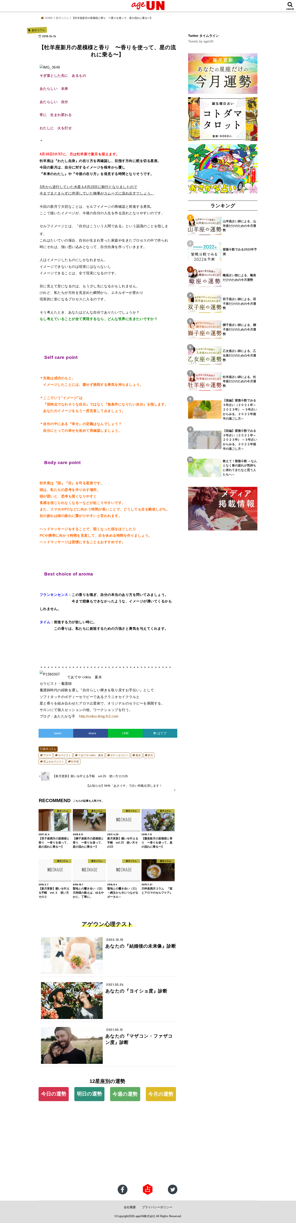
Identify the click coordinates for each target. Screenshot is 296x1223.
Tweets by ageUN (200, 41)
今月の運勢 (160, 1094)
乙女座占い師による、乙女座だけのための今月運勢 (239, 355)
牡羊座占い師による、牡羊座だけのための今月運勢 (239, 381)
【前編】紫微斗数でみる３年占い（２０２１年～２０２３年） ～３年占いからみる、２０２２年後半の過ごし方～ (240, 440)
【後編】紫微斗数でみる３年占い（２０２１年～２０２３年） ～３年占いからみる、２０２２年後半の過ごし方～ (240, 409)
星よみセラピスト (53, 761)
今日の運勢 (53, 1094)
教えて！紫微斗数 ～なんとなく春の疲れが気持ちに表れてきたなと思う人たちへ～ (240, 467)
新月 (150, 755)
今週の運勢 (125, 1094)
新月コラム (49, 748)
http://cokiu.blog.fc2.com (98, 716)
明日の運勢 (89, 1094)
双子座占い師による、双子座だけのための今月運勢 (239, 303)
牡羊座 (75, 761)
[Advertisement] (130, 1149)
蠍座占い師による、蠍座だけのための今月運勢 (239, 277)
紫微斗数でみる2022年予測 (240, 252)
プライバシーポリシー (157, 1207)
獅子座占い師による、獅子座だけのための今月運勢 (239, 329)
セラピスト (64, 755)
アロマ (47, 755)
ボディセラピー (119, 755)
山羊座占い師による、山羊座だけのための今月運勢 (239, 225)
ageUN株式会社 (145, 1216)
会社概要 (130, 1207)
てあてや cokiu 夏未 (90, 755)
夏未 (138, 755)
